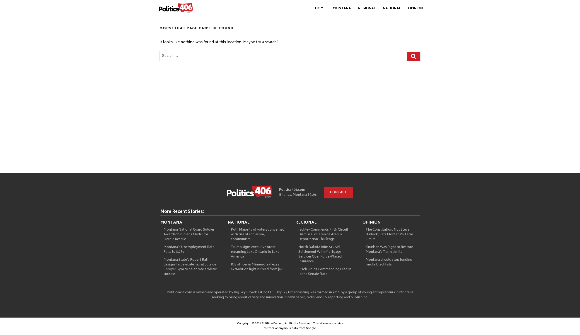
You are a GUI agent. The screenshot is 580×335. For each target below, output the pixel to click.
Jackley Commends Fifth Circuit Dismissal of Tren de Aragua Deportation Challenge (323, 234)
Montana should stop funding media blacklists (389, 262)
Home (320, 8)
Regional (367, 8)
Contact (338, 192)
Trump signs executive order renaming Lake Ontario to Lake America (255, 252)
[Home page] (249, 193)
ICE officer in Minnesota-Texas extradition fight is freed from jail (257, 267)
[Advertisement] (290, 139)
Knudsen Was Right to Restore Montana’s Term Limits (389, 249)
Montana (342, 8)
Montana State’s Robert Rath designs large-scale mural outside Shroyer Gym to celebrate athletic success (190, 267)
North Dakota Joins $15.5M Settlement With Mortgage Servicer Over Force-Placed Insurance (320, 254)
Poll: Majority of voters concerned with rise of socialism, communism (258, 234)
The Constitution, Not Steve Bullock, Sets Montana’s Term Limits (389, 234)
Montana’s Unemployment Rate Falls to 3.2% (189, 249)
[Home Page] (176, 8)
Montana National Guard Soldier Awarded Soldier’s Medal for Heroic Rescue (189, 234)
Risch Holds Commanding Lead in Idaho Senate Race (324, 272)
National (392, 8)
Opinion (415, 8)
